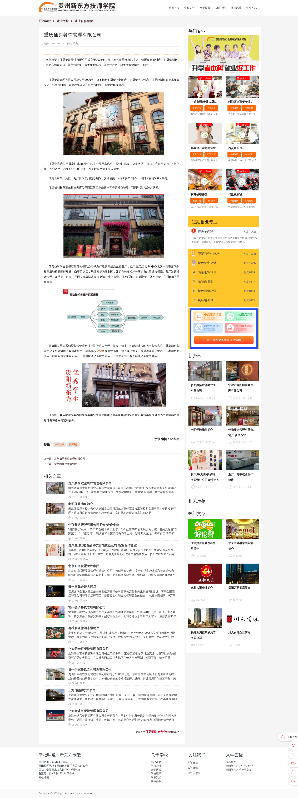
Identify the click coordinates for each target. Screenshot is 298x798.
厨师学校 (174, 7)
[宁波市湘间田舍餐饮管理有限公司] (242, 371)
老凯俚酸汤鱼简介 (80, 504)
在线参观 (156, 781)
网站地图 (44, 777)
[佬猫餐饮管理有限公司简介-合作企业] (242, 416)
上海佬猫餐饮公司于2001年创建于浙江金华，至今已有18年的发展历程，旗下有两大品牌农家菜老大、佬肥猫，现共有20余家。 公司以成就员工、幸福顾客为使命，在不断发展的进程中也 (122, 699)
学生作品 (251, 7)
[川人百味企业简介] (242, 618)
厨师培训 (220, 7)
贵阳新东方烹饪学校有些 (240, 765)
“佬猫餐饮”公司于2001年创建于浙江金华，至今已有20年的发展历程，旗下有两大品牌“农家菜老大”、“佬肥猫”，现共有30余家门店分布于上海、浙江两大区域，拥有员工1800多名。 (122, 533)
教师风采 (236, 7)
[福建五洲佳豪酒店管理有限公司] (205, 618)
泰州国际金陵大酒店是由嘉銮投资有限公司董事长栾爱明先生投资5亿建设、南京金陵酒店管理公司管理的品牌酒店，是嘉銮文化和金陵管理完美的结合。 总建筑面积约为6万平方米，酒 (121, 595)
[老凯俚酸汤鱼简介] (205, 416)
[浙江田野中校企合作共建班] (242, 460)
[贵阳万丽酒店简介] (242, 574)
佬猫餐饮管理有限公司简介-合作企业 (93, 524)
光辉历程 (156, 769)
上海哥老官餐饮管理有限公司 (88, 649)
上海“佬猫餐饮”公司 (82, 690)
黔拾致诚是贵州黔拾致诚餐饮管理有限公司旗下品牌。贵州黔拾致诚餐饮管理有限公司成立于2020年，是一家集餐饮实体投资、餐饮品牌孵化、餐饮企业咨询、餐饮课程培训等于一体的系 (122, 492)
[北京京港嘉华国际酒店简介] (242, 529)
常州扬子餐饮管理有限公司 (69, 458)
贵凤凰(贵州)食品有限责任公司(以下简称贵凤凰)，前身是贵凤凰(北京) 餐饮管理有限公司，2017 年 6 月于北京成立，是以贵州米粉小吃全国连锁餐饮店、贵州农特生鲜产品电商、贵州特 (121, 554)
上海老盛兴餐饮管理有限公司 (88, 711)
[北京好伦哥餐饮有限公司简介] (205, 529)
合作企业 (59, 444)
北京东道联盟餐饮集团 (83, 566)
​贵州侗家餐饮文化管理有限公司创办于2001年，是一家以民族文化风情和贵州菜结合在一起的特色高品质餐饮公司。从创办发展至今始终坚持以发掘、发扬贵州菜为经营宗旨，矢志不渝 (122, 678)
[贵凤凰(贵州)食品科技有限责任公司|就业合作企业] (205, 460)
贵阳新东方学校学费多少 (240, 769)
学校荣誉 (156, 765)
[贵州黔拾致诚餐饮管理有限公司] (205, 371)
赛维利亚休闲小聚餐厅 (83, 628)
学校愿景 (156, 773)
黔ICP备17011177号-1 (61, 773)
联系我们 (156, 777)
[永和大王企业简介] (205, 574)
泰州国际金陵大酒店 (65, 463)
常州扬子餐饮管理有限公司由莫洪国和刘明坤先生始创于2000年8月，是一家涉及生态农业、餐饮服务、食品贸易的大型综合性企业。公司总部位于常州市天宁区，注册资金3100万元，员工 (122, 616)
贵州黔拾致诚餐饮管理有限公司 (90, 483)
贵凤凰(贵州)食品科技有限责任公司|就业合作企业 (102, 545)
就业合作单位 (83, 21)
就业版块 (63, 21)
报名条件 (231, 761)
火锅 (99, 350)
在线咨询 (292, 736)
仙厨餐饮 (73, 444)
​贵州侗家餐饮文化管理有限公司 (90, 669)
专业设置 (205, 7)
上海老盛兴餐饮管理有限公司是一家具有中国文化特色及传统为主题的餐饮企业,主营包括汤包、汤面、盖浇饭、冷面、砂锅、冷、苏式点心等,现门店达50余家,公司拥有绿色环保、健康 (122, 720)
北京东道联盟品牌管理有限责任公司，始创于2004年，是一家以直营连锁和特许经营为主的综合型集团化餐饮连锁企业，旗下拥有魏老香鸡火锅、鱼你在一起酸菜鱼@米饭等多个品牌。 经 (122, 575)
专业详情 (197, 108)
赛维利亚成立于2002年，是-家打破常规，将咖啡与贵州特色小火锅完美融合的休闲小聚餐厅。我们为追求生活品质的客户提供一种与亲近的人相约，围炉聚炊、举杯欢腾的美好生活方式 (122, 637)
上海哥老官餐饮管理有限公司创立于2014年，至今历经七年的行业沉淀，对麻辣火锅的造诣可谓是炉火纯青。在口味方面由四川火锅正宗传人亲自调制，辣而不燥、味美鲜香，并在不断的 (122, 657)
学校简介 (189, 7)
